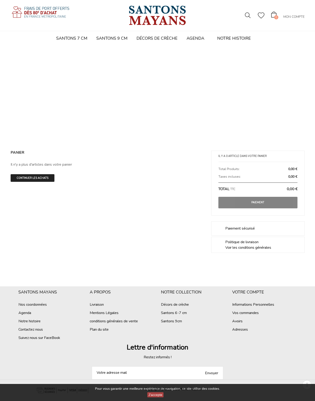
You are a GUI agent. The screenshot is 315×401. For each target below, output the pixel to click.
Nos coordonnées (32, 304)
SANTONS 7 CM (71, 38)
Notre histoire (29, 321)
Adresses (240, 329)
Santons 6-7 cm (174, 312)
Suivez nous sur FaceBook (39, 337)
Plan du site (99, 329)
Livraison (97, 304)
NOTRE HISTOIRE (234, 38)
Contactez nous (30, 329)
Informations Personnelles (253, 304)
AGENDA (195, 38)
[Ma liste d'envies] (261, 15)
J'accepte (155, 395)
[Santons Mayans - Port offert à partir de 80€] (40, 16)
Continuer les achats (32, 178)
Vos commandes (245, 312)
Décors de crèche (175, 304)
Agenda (24, 312)
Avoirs (237, 321)
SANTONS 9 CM (112, 38)
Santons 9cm (171, 321)
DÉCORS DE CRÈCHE (157, 38)
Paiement (257, 202)
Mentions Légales (104, 312)
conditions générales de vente (114, 321)
